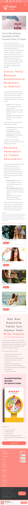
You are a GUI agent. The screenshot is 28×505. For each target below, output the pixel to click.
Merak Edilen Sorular (4, 464)
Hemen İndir (23, 502)
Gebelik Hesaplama (5, 452)
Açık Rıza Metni (5, 471)
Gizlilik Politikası (5, 476)
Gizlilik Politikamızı (5, 496)
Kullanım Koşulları (5, 481)
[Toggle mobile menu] (25, 5)
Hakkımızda (5, 456)
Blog (4, 459)
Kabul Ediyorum (22, 493)
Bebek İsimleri (4, 486)
